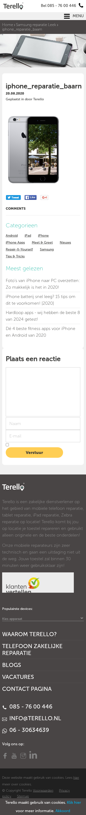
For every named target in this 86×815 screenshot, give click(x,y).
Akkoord (62, 811)
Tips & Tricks (15, 256)
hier (76, 778)
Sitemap (23, 796)
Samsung (47, 249)
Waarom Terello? (29, 634)
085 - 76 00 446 (30, 706)
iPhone (43, 236)
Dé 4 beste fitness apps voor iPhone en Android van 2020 (40, 332)
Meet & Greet (42, 242)
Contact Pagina (27, 688)
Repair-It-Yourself (19, 249)
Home (7, 24)
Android (12, 236)
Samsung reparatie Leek (36, 24)
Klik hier (74, 802)
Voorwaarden (43, 790)
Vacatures (18, 676)
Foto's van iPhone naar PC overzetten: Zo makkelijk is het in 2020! (43, 284)
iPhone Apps (15, 242)
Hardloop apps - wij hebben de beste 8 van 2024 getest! (43, 316)
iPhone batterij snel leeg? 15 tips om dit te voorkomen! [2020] (40, 300)
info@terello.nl (34, 718)
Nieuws (65, 242)
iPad (28, 236)
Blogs (11, 664)
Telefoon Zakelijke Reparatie (32, 649)
